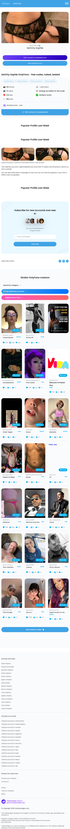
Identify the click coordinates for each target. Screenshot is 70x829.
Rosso (28, 432)
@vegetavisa (53, 380)
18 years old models (7, 667)
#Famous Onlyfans (36, 81)
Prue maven (30, 383)
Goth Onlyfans (6, 702)
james (28, 477)
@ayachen (29, 610)
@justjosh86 (30, 565)
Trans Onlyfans (6, 693)
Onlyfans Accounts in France (10, 740)
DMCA (3, 794)
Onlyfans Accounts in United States (12, 721)
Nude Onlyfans (6, 664)
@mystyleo (53, 430)
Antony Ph (29, 337)
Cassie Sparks (8, 337)
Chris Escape (7, 612)
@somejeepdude (54, 520)
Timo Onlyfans (8, 567)
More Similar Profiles (34, 630)
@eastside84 (30, 520)
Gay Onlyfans (5, 705)
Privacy (3, 788)
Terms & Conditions (7, 791)
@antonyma (30, 335)
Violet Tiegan (7, 432)
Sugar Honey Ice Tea (57, 612)
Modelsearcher (12, 105)
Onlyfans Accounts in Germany (11, 744)
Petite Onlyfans (6, 673)
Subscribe (35, 244)
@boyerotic (53, 565)
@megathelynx (7, 475)
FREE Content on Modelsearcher (35, 58)
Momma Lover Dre (32, 522)
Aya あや (29, 612)
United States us (9, 81)
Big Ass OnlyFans (6, 680)
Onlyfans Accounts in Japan (10, 747)
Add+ (21, 105)
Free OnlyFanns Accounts (15, 291)
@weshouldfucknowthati (34, 475)
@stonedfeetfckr (8, 380)
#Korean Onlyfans (22, 81)
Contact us (5, 782)
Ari (50, 477)
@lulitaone (6, 520)
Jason (51, 522)
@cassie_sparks (8, 335)
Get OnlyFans (35, 63)
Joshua (29, 567)
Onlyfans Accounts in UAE (9, 766)
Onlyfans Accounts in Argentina (11, 734)
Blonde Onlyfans (6, 686)
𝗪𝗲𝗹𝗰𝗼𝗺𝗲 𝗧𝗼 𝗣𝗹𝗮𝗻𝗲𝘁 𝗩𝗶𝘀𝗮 (57, 384)
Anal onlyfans (5, 683)
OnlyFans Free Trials (13, 298)
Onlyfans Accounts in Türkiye (10, 763)
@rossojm (29, 430)
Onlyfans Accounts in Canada (11, 727)
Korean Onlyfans (6, 709)
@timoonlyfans (7, 565)
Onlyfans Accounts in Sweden (10, 756)
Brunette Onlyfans (7, 670)
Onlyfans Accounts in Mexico (10, 760)
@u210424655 (7, 430)
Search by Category (11, 285)
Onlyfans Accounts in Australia (11, 737)
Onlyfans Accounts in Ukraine (10, 731)
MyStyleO (52, 432)
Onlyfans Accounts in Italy (9, 750)
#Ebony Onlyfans (50, 81)
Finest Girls (17, 4)
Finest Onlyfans (6, 677)
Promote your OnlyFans (8, 778)
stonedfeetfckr (8, 383)
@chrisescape (7, 610)
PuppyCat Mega (9, 477)
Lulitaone (6, 522)
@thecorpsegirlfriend (32, 380)
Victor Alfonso (54, 567)
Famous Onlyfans (7, 699)
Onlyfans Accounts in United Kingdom (13, 724)
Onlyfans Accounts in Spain (10, 753)
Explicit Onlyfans (6, 696)
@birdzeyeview (54, 610)
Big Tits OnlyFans (6, 689)
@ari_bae (52, 475)
